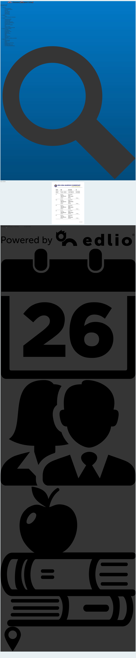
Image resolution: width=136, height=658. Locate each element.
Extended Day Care (8, 31)
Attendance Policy (8, 19)
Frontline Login (7, 43)
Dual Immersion (7, 30)
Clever (6, 16)
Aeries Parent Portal (8, 18)
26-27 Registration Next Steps (10, 45)
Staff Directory (7, 13)
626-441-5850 (21, 226)
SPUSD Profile (7, 14)
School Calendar (7, 26)
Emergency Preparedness (9, 21)
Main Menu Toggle (3, 5)
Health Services (7, 23)
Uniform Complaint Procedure (10, 27)
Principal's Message (8, 8)
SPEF (6, 34)
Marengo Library (7, 33)
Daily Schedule (7, 11)
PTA (5, 25)
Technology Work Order (9, 44)
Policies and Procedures (9, 24)
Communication (7, 20)
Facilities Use (7, 32)
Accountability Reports (8, 9)
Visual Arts (6, 37)
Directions (6, 10)
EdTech (6, 41)
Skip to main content (3, 4)
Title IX (6, 35)
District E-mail (7, 40)
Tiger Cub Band (7, 36)
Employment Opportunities (9, 42)
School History (7, 12)
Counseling (6, 29)
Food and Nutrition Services (9, 22)
